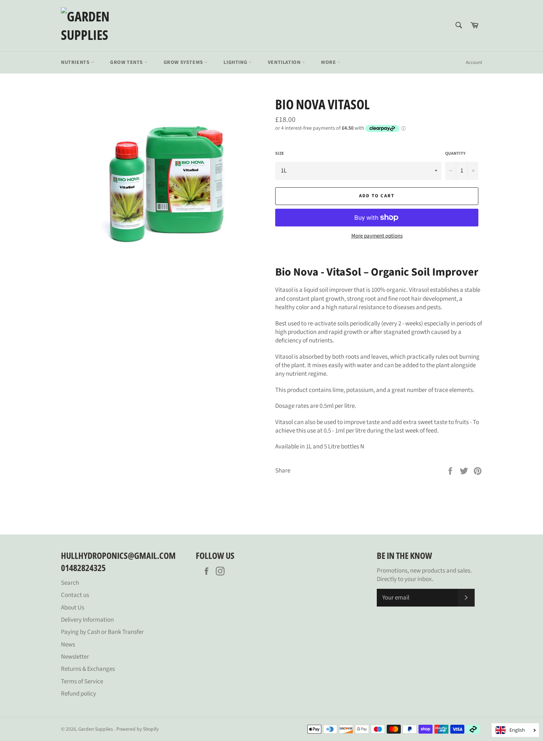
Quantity (455, 154)
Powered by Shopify (137, 729)
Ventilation (285, 62)
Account (474, 62)
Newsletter (75, 656)
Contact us (75, 595)
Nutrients (76, 62)
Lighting (235, 62)
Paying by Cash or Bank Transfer (102, 632)
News (68, 644)
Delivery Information (87, 619)
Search (70, 582)
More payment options (377, 236)
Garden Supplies (96, 729)
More (329, 62)
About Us (72, 607)
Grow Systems (184, 62)
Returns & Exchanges (88, 669)
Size (279, 154)
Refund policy (78, 693)
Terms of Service (82, 681)
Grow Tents (127, 62)
